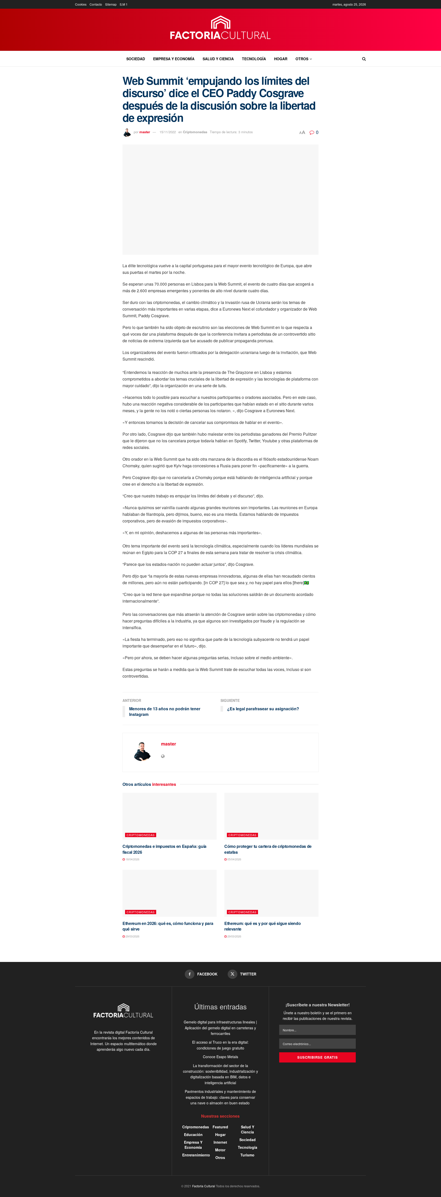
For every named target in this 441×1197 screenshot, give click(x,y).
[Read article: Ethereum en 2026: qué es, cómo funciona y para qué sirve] (169, 893)
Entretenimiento (196, 1154)
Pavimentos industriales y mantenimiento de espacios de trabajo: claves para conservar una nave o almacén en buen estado (220, 1097)
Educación (193, 1134)
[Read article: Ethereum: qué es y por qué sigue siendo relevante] (271, 893)
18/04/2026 (132, 859)
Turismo (247, 1154)
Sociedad (135, 58)
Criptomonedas (195, 131)
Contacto (96, 4)
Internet (220, 1142)
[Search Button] (364, 58)
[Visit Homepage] (220, 29)
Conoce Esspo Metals (220, 1056)
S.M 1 (124, 4)
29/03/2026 (132, 936)
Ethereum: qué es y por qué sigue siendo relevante (262, 926)
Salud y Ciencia (218, 58)
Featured (220, 1126)
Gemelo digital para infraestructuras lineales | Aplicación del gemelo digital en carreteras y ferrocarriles (220, 1027)
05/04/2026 (234, 859)
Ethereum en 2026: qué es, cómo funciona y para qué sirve (167, 926)
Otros (302, 58)
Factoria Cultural (203, 1186)
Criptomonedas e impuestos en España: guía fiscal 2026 (164, 849)
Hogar (280, 58)
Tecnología (254, 58)
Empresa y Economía (173, 58)
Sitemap (111, 4)
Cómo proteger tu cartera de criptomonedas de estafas (268, 849)
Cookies (81, 4)
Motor (220, 1149)
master (144, 131)
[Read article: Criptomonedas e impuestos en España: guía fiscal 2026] (169, 816)
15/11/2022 (168, 131)
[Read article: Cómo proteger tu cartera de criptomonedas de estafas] (271, 816)
